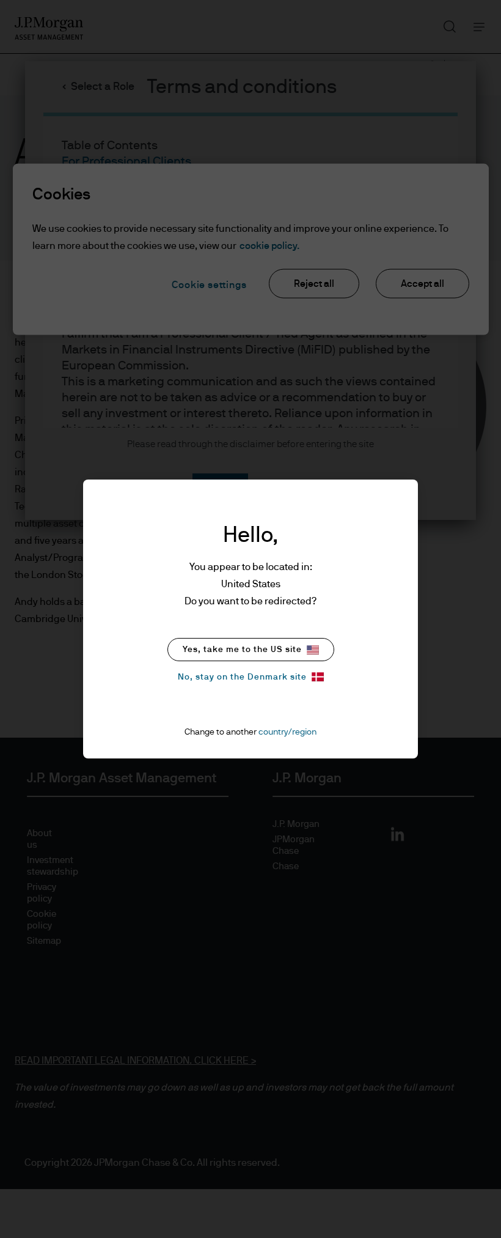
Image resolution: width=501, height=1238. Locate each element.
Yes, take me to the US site (242, 649)
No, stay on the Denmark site (242, 677)
